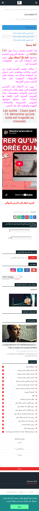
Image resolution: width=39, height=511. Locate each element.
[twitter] (20, 270)
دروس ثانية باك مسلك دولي (19, 9)
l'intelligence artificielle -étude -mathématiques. (18, 432)
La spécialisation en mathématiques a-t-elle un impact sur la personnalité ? (19, 346)
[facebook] (27, 270)
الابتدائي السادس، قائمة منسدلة (18, 388)
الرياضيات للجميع (30, 19)
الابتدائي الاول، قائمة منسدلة (18, 370)
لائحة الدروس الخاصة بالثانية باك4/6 (23, 33)
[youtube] (34, 270)
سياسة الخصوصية (11, 492)
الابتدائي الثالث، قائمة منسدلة (18, 374)
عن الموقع (22, 492)
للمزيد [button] (8, 501)
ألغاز (18, 395)
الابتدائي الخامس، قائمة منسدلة (18, 381)
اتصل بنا (30, 492)
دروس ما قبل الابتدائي (18, 424)
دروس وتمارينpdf (18, 428)
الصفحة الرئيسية (32, 9)
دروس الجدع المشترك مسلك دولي (18, 414)
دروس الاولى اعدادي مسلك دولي (18, 403)
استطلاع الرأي (18, 367)
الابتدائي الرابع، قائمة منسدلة (18, 385)
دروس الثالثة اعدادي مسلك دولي (18, 410)
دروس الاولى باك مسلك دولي (18, 406)
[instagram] (13, 270)
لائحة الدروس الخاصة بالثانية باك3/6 (23, 36)
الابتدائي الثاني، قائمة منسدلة (18, 377)
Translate (17, 279)
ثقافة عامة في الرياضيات (18, 399)
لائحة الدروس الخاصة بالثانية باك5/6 (23, 40)
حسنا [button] (19, 507)
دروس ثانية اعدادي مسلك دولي (18, 417)
